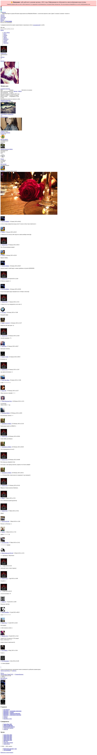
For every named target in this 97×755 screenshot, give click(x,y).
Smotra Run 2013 (7, 736)
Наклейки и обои (7, 718)
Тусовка (5, 40)
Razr (3, 650)
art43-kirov (4, 346)
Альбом (2, 131)
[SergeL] (3, 530)
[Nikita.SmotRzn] (3, 611)
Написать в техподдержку (7, 752)
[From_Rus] (3, 378)
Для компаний (7, 750)
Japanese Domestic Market (7, 149)
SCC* (8, 323)
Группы (2, 134)
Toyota (2, 159)
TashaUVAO (3, 53)
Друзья (2, 679)
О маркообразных (19, 674)
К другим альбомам (5, 132)
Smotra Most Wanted (8, 742)
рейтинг (3, 57)
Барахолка (5, 42)
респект (2, 61)
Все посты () (4, 678)
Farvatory (4, 312)
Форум (5, 41)
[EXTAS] (3, 220)
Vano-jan (4, 521)
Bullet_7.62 (4, 323)
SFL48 (7, 521)
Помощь (5, 717)
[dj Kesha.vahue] (3, 541)
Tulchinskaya (5, 423)
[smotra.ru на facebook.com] (1, 9)
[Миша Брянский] (3, 551)
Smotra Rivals (6, 744)
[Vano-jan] (3, 520)
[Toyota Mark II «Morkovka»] (8, 113)
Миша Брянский (6, 553)
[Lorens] (3, 169)
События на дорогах (8, 728)
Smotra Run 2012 (7, 737)
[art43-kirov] (3, 345)
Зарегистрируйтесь (5, 670)
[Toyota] (3, 157)
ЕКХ (7, 356)
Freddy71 (4, 601)
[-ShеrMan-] (3, 699)
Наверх (2, 20)
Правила (5, 716)
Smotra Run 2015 (7, 724)
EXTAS (3, 221)
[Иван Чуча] (3, 621)
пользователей (36, 25)
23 (4, 677)
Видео (4, 36)
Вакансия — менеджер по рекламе (12, 714)
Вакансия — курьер (8, 712)
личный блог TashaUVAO (7, 674)
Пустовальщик (5, 661)
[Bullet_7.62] (3, 321)
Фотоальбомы (4, 117)
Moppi (3, 498)
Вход (2, 21)
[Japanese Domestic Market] (3, 148)
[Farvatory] (3, 311)
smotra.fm (5, 729)
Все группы (3, 164)
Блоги (4, 33)
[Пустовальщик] (3, 659)
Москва (15, 91)
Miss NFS (5, 741)
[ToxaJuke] (3, 411)
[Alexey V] (3, 355)
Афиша (5, 37)
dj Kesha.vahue (5, 542)
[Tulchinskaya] (3, 422)
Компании (5, 39)
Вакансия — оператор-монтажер (11, 713)
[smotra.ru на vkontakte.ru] (1, 8)
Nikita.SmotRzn (5, 612)
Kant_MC (4, 390)
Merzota (3, 636)
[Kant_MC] (3, 389)
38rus (8, 380)
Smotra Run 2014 (7, 735)
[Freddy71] (3, 600)
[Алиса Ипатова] (3, 400)
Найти (2, 30)
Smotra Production (8, 725)
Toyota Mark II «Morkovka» (7, 114)
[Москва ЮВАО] (3, 138)
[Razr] (3, 649)
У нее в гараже (4, 101)
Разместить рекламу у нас (10, 748)
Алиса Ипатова (5, 401)
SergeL (3, 532)
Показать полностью (6, 100)
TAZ (7, 636)
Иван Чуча (4, 622)
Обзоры (5, 35)
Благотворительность (9, 726)
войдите (14, 670)
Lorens (3, 171)
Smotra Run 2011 (7, 738)
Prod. (10, 401)
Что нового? (6, 709)
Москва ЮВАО (4, 139)
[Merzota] (3, 634)
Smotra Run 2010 (7, 740)
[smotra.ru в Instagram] (3, 12)
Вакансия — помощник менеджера (12, 711)
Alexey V (4, 356)
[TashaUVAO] (4, 52)
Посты (2, 673)
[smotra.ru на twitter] (1, 11)
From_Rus (4, 380)
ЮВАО (20, 91)
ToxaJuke (4, 413)
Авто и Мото (6, 32)
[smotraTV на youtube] (1, 6)
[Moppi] (4, 496)
